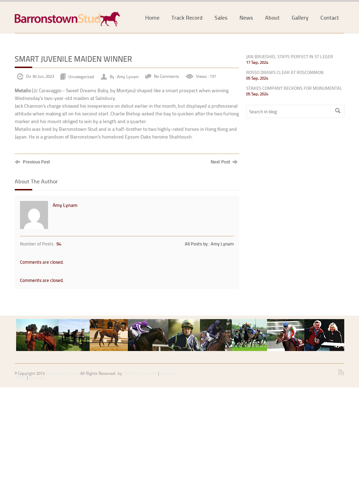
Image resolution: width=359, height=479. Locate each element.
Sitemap (36, 377)
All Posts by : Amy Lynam (209, 244)
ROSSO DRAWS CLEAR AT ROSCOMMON (285, 72)
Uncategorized (81, 76)
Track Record (187, 17)
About (272, 17)
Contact (329, 17)
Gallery (300, 17)
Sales (221, 17)
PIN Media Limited (139, 373)
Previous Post (36, 161)
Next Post (221, 161)
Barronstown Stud (62, 373)
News (246, 17)
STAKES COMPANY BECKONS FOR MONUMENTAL (294, 88)
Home (152, 17)
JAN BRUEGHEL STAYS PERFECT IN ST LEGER (289, 56)
